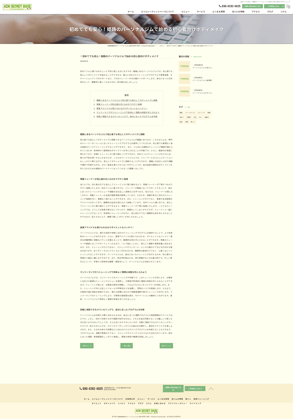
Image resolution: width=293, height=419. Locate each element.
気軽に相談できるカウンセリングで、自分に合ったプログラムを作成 (126, 116)
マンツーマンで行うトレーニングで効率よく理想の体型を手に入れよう (127, 112)
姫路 (181, 113)
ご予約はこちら (273, 6)
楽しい (193, 122)
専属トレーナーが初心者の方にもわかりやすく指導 (119, 104)
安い (200, 117)
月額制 (189, 117)
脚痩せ (207, 117)
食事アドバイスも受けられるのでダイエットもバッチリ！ (122, 108)
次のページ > (166, 345)
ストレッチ (201, 113)
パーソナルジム (190, 113)
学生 (195, 117)
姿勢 (186, 122)
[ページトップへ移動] (211, 388)
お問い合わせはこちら (252, 6)
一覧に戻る (126, 345)
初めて (182, 117)
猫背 (181, 122)
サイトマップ (195, 403)
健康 (209, 113)
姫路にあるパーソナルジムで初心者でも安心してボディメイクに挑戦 (126, 100)
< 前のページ (87, 345)
